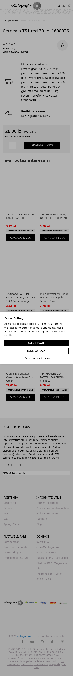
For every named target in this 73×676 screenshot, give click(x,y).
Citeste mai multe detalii (37, 358)
